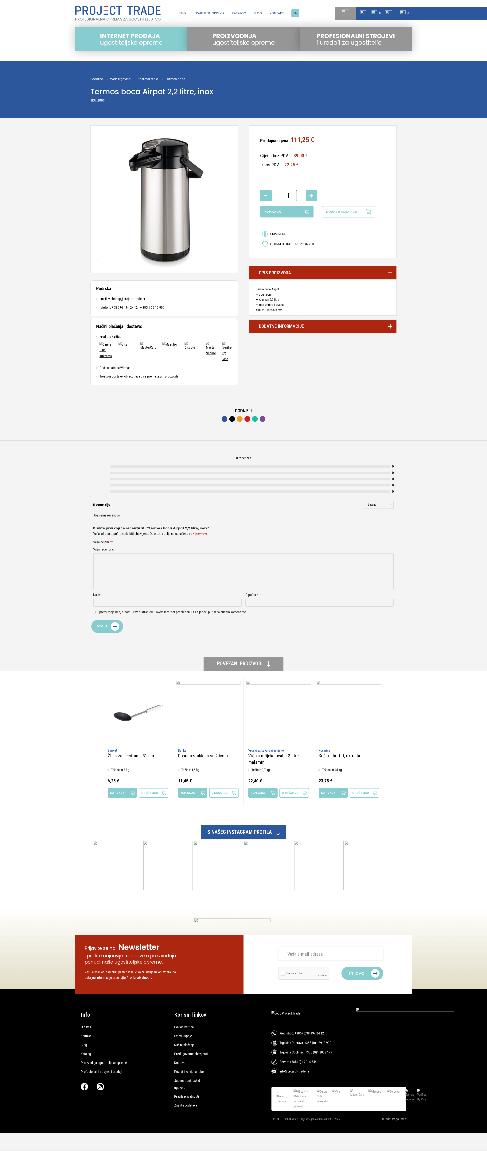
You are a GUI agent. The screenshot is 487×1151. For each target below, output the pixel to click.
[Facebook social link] (224, 419)
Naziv (98, 595)
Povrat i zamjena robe (189, 1072)
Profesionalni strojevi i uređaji (101, 1072)
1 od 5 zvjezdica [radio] (117, 542)
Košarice (324, 750)
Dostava (179, 1063)
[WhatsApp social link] (255, 419)
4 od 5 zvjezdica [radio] (128, 542)
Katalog (86, 1054)
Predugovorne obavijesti (191, 1054)
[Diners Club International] (105, 352)
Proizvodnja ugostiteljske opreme (104, 1063)
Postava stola (148, 79)
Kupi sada (272, 211)
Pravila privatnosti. (139, 978)
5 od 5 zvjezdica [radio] (132, 542)
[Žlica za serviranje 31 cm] (138, 713)
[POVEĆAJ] (98, 265)
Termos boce (175, 79)
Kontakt (86, 1036)
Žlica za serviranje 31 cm (131, 755)
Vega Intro (399, 1119)
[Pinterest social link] (247, 419)
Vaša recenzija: (103, 549)
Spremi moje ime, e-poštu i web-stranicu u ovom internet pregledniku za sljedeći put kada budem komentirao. (172, 612)
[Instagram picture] (117, 865)
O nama (86, 1027)
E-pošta (251, 595)
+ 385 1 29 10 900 (152, 307)
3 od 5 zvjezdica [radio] (125, 542)
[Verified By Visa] (227, 352)
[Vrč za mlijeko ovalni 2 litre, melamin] (278, 713)
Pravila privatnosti (186, 1096)
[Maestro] (170, 352)
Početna (96, 79)
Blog (84, 1045)
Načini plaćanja (184, 1045)
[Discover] (192, 352)
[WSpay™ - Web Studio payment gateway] (304, 1099)
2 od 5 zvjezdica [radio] (121, 542)
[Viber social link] (262, 419)
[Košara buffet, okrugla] (349, 713)
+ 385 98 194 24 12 (125, 307)
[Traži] (345, 13)
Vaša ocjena (102, 542)
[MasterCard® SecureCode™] (211, 352)
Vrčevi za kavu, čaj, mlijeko (266, 750)
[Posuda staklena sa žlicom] (208, 713)
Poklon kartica (184, 1027)
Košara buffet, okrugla (339, 755)
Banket (112, 750)
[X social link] (232, 419)
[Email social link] (240, 419)
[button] (153, 793)
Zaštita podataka (185, 1105)
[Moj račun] (363, 13)
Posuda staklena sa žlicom (203, 755)
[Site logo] (118, 13)
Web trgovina (120, 79)
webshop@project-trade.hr (126, 299)
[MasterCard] (148, 352)
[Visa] (126, 352)
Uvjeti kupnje (183, 1036)
